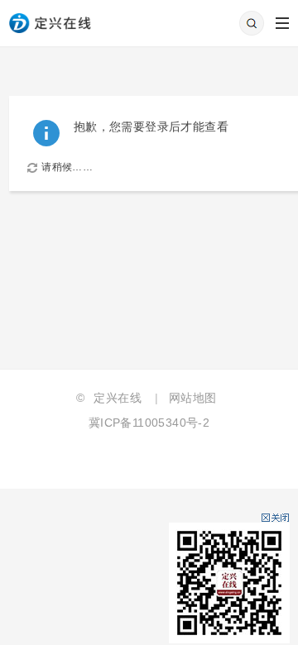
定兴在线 (118, 397)
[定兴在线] (50, 16)
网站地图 (193, 397)
